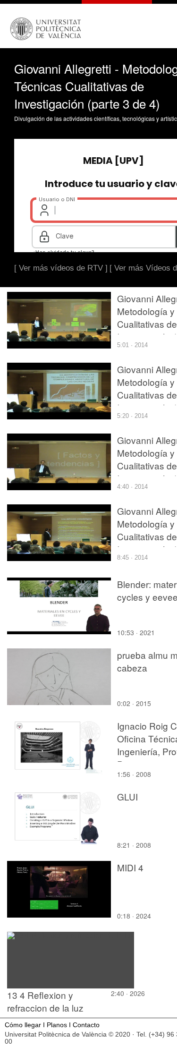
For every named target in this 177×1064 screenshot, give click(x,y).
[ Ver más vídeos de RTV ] (61, 268)
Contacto (86, 1025)
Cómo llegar (23, 1025)
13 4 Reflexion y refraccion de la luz (45, 1001)
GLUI (127, 796)
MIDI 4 (130, 867)
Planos (57, 1025)
